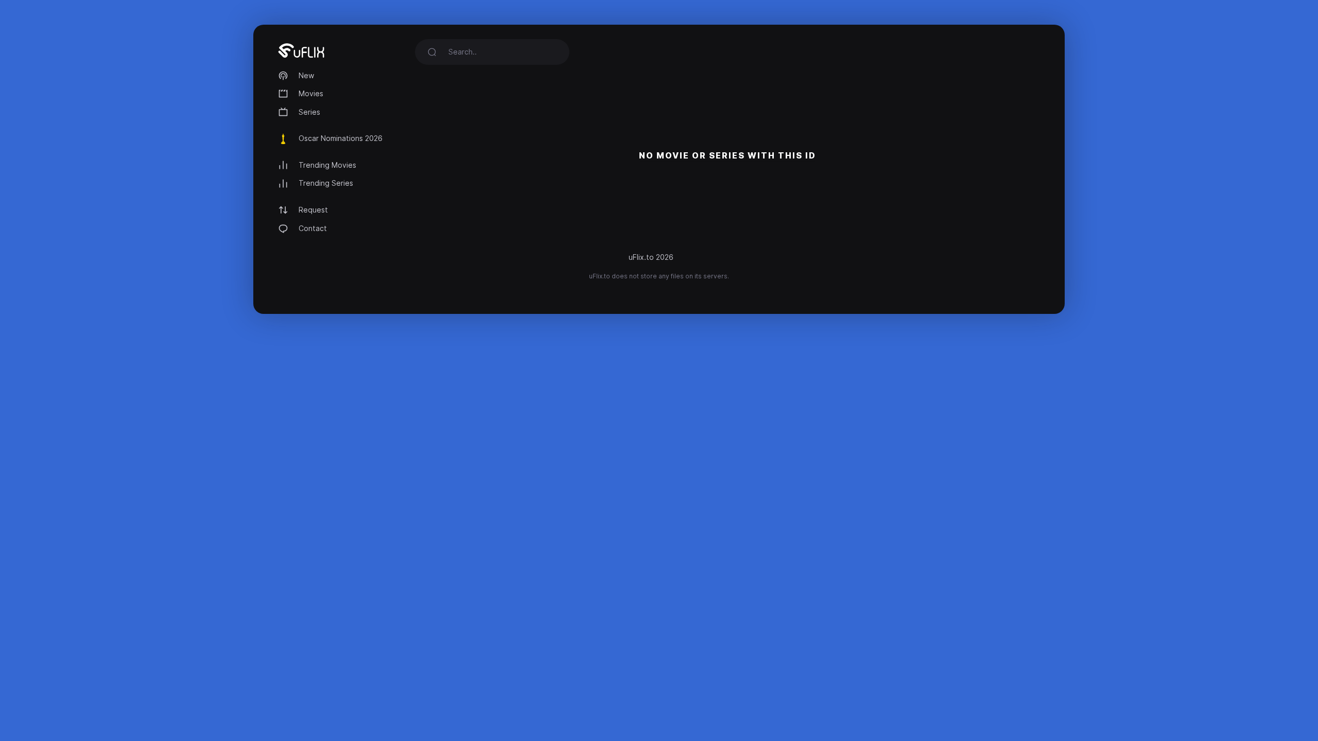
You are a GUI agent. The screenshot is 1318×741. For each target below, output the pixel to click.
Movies (311, 93)
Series (309, 112)
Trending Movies (327, 165)
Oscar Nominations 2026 (341, 138)
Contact (313, 228)
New (306, 75)
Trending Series (326, 183)
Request (313, 209)
